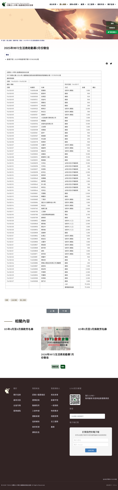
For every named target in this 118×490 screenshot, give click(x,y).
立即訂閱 (91, 450)
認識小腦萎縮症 (38, 395)
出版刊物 (17, 405)
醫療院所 (36, 405)
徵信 (7, 55)
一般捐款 (54, 405)
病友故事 (53, 4)
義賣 (82, 4)
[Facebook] (106, 63)
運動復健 (36, 416)
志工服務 (91, 4)
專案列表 (55, 367)
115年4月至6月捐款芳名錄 (18, 329)
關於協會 (111, 4)
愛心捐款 (63, 4)
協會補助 (36, 421)
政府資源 (36, 427)
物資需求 (54, 411)
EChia (115, 485)
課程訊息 (36, 432)
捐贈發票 (54, 416)
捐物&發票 (73, 4)
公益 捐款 (14, 300)
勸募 (7, 300)
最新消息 (101, 4)
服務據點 (17, 411)
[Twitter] (111, 63)
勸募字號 (54, 400)
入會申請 (36, 411)
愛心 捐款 (23, 300)
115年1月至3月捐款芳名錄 (92, 329)
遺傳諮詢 (36, 400)
